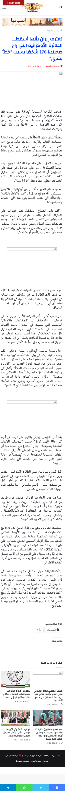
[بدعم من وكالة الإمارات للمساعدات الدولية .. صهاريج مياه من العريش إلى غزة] (15, 679)
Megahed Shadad (53, 66)
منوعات (49, 31)
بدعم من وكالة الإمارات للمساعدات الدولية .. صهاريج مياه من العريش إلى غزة (16, 694)
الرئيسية (57, 31)
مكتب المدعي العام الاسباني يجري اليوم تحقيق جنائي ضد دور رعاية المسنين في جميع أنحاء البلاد (48, 696)
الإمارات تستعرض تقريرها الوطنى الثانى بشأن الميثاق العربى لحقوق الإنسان (16, 732)
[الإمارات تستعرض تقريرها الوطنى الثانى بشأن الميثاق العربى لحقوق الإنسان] (15, 718)
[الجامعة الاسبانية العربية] (32, 7)
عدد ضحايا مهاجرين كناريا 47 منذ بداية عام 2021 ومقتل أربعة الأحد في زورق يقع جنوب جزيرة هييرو (48, 734)
